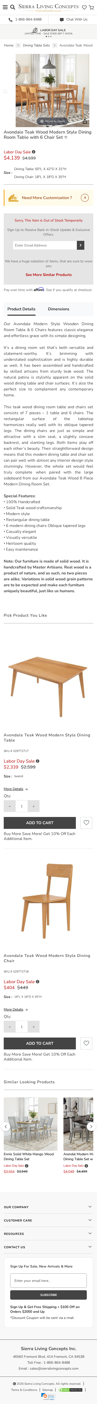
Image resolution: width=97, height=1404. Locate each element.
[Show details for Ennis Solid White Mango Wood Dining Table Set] (30, 1124)
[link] (48, 1396)
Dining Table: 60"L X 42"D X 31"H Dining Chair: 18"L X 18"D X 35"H (40, 173)
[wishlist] (84, 7)
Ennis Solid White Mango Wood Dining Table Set (29, 1156)
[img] (84, 121)
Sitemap (47, 1390)
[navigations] (5, 7)
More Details (13, 789)
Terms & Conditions (24, 1390)
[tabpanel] (48, 457)
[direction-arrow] (5, 1126)
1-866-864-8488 (28, 19)
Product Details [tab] (21, 309)
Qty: (7, 796)
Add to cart (39, 823)
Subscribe (48, 1295)
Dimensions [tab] (58, 309)
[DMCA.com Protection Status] (70, 1389)
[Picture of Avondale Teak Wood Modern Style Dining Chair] (48, 900)
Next (7, 93)
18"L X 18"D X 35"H (28, 997)
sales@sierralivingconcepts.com (54, 1368)
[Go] (84, 197)
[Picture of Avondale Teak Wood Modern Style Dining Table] (48, 680)
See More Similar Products (49, 274)
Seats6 (18, 776)
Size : (8, 173)
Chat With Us (76, 19)
